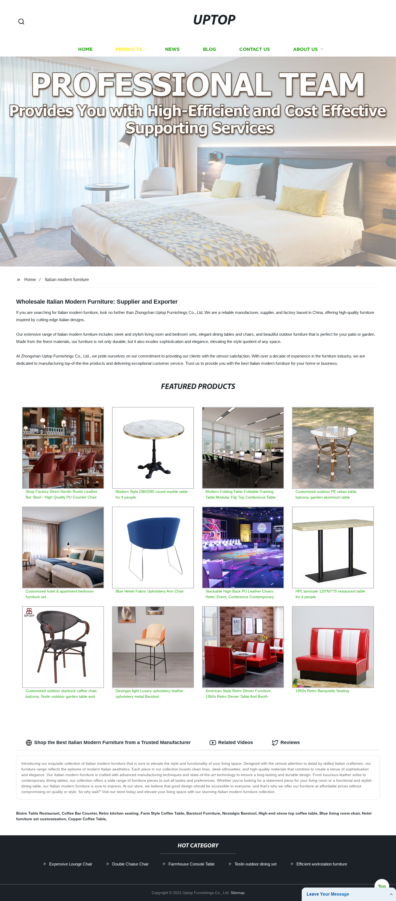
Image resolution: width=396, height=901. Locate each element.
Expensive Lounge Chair (70, 864)
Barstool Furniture (203, 813)
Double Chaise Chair (130, 864)
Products (129, 49)
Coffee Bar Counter (79, 813)
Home (85, 49)
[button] (21, 22)
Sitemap (238, 893)
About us (305, 49)
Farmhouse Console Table (191, 864)
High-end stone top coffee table (288, 813)
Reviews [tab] (290, 742)
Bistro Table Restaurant (38, 813)
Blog (209, 49)
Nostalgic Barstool (239, 813)
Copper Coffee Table (87, 819)
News (172, 49)
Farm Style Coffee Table (162, 813)
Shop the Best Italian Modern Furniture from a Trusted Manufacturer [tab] (112, 742)
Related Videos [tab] (235, 742)
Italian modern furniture (67, 279)
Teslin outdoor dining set (255, 864)
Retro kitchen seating (118, 813)
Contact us (254, 49)
